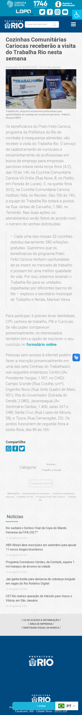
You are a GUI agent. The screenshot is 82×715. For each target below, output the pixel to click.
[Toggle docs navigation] (73, 24)
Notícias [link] (51, 464)
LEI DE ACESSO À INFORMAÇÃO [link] (41, 620)
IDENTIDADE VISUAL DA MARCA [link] (41, 627)
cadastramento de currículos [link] (36, 493)
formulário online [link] (41, 344)
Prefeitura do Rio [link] (25, 497)
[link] (77, 15)
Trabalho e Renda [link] (51, 470)
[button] (54, 24)
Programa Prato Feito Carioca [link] (50, 497)
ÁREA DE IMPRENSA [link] (41, 623)
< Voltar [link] (41, 706)
